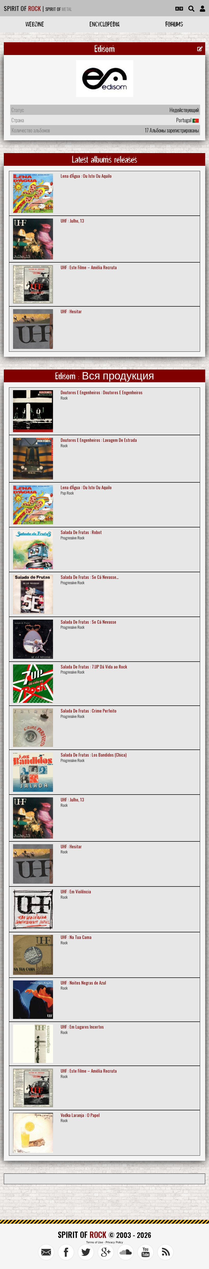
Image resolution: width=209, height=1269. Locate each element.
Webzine (34, 24)
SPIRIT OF (22, 8)
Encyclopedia (104, 24)
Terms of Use (94, 1242)
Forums (174, 24)
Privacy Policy (114, 1242)
